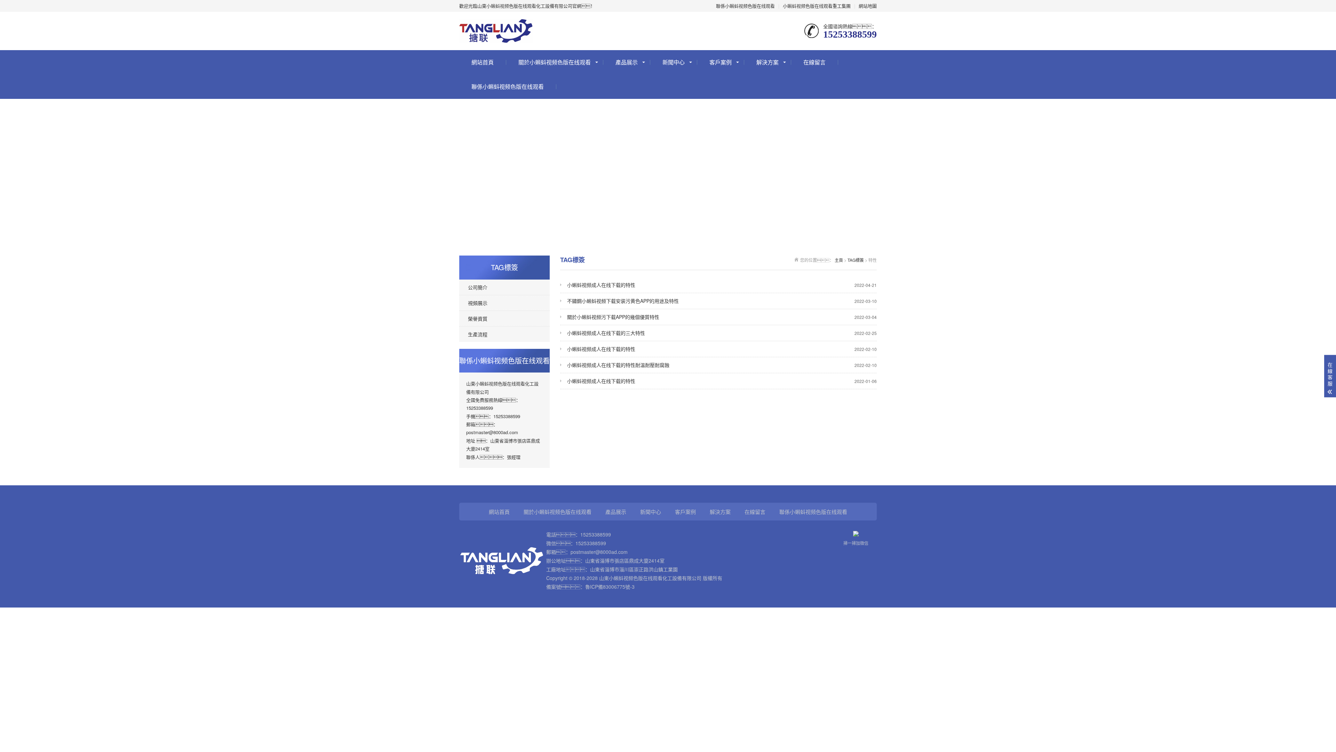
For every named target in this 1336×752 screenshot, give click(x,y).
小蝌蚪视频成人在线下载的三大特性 (722, 332)
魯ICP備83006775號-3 (610, 586)
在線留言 (814, 62)
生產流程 (477, 334)
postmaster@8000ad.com (599, 551)
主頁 (839, 260)
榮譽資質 (477, 318)
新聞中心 (673, 62)
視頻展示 (477, 302)
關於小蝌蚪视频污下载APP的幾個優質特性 (722, 316)
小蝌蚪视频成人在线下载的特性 (722, 284)
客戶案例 (720, 62)
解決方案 (767, 62)
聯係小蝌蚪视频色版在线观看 (745, 5)
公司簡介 (477, 287)
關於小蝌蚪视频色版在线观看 (554, 62)
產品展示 (626, 62)
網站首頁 (482, 62)
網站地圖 (868, 5)
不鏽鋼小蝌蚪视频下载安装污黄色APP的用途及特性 (722, 300)
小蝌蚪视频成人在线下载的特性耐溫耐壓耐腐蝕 (722, 364)
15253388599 (595, 534)
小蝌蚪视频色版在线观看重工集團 (817, 5)
